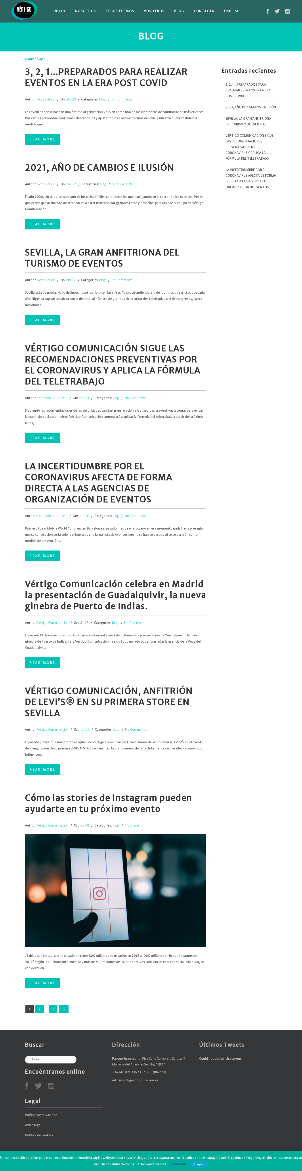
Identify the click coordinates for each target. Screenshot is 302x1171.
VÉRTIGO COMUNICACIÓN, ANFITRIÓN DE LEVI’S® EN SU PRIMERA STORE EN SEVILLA (109, 702)
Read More (42, 139)
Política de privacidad (41, 1115)
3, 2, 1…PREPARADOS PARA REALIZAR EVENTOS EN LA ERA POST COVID (248, 90)
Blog (179, 11)
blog (39, 59)
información (178, 1164)
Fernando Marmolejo (52, 398)
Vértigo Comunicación (53, 622)
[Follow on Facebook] (268, 12)
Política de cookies (39, 1135)
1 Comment (133, 825)
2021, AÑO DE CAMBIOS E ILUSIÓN (99, 168)
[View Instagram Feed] (287, 12)
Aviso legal (33, 1125)
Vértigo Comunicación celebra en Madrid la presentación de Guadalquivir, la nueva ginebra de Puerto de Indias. (115, 595)
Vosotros (154, 11)
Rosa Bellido (46, 99)
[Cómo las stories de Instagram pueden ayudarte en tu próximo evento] (115, 890)
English (232, 11)
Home (29, 59)
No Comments (121, 99)
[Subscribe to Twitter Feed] (277, 12)
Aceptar (199, 1164)
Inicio (59, 11)
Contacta (204, 11)
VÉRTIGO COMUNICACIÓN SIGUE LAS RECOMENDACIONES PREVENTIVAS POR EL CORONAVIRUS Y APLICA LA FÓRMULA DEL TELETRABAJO (249, 147)
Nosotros (85, 11)
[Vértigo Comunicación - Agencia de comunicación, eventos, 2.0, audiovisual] (24, 10)
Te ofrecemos (120, 11)
